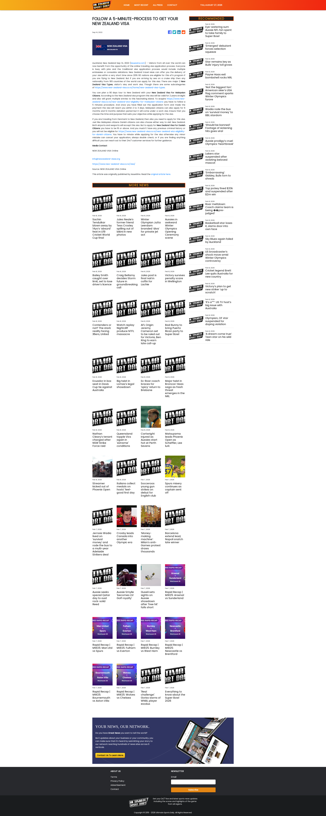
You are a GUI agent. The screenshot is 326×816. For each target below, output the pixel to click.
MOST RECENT (141, 5)
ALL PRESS (158, 5)
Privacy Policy (117, 781)
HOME (127, 5)
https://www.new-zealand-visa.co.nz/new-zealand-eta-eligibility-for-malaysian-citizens (138, 100)
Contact (115, 789)
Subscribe (193, 789)
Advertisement (118, 785)
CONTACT (172, 5)
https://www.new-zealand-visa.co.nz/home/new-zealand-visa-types (130, 87)
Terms (114, 776)
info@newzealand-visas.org (106, 158)
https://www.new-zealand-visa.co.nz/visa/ (113, 164)
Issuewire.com (138, 63)
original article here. (161, 174)
